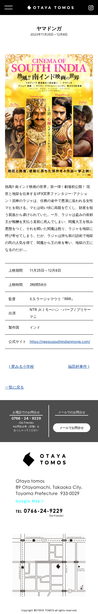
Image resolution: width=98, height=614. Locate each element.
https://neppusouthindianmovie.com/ (60, 341)
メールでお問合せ (72, 428)
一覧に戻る (14, 387)
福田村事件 (78, 366)
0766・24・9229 (26, 418)
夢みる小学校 (21, 366)
